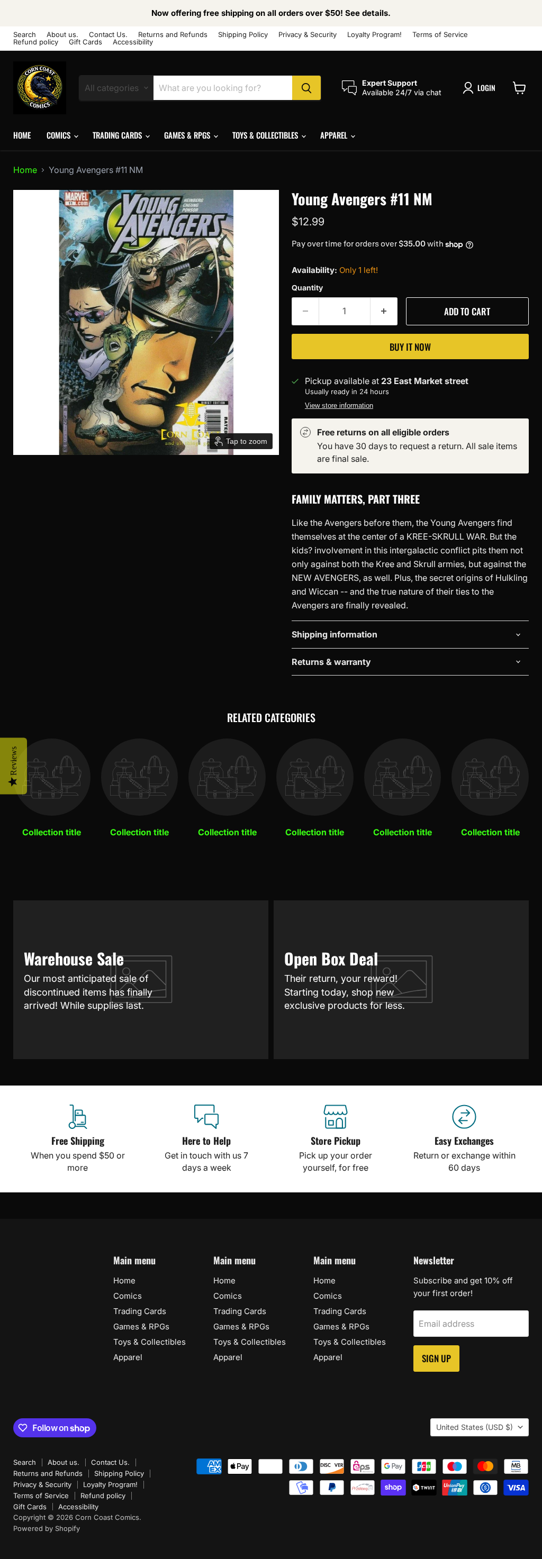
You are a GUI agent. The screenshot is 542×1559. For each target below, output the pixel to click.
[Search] (306, 88)
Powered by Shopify (46, 1528)
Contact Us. (108, 35)
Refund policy (35, 42)
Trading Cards (118, 135)
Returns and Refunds (172, 35)
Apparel (334, 135)
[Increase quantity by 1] (384, 311)
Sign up (436, 1358)
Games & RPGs (188, 135)
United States (474, 1427)
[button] (481, 87)
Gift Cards (85, 42)
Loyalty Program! (374, 35)
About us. (62, 35)
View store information (339, 405)
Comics (60, 135)
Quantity (307, 288)
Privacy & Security (307, 35)
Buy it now (410, 346)
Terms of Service (440, 35)
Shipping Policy (243, 35)
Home (22, 135)
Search (24, 35)
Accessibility (133, 42)
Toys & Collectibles (266, 135)
